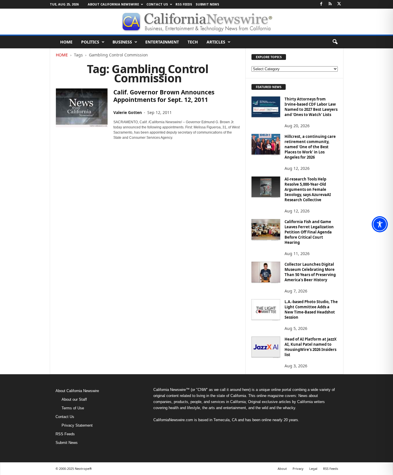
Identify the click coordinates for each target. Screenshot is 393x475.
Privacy (298, 468)
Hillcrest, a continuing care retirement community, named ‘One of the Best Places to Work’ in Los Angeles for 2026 (310, 147)
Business (122, 42)
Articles (216, 42)
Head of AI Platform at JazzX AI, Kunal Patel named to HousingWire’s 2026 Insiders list (311, 347)
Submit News (207, 4)
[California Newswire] (196, 22)
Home (66, 42)
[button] (335, 42)
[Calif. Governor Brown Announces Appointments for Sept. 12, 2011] (82, 107)
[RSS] (330, 4)
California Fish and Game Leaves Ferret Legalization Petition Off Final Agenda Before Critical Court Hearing (309, 232)
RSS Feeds (183, 4)
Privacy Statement (77, 425)
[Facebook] (321, 4)
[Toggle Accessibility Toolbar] (379, 224)
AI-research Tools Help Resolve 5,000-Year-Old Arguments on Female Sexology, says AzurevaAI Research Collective (308, 189)
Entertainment (162, 42)
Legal (313, 468)
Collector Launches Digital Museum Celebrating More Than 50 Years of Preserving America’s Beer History (310, 272)
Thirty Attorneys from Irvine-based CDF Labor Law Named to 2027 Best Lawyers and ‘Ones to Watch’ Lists (311, 106)
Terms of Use (73, 408)
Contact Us (157, 4)
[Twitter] (339, 4)
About (282, 468)
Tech (193, 42)
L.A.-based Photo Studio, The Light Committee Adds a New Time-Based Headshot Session (311, 309)
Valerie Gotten (127, 112)
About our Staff (74, 399)
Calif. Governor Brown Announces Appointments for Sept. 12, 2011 (163, 96)
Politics (90, 42)
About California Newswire (113, 4)
